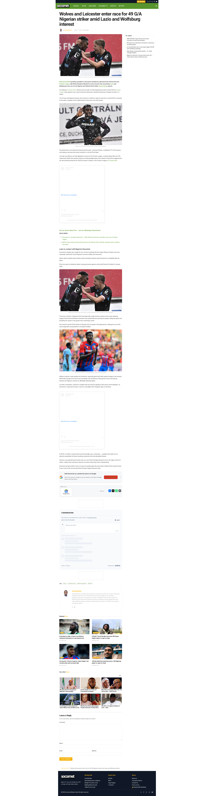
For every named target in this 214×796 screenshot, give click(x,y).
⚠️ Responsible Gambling (139, 787)
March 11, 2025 (78, 30)
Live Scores (92, 6)
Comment (62, 722)
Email (61, 751)
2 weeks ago (63, 640)
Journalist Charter (137, 780)
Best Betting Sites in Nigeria (92, 780)
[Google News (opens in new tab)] (66, 492)
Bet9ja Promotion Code (91, 782)
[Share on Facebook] (109, 490)
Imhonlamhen (68, 30)
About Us (134, 778)
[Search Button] (156, 6)
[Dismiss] (120, 477)
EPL (84, 30)
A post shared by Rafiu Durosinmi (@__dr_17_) (82, 446)
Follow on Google (111, 477)
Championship (112, 160)
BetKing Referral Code (91, 785)
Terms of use (135, 785)
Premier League (64, 84)
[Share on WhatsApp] (116, 490)
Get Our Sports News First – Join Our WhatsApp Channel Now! (80, 230)
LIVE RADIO (142, 1)
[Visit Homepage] (63, 6)
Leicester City (72, 583)
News (87, 30)
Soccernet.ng (103, 86)
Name (61, 743)
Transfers (96, 632)
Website (94, 750)
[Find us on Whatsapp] (147, 1)
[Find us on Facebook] (143, 792)
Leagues (75, 6)
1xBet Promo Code (90, 787)
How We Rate (88, 778)
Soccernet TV (103, 6)
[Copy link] (119, 490)
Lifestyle (113, 6)
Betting (121, 6)
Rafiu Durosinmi (64, 81)
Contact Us (135, 782)
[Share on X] (113, 490)
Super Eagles (112, 782)
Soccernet (63, 768)
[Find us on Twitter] (152, 1)
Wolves (90, 583)
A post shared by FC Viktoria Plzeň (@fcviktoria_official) (82, 220)
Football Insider (71, 90)
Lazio (112, 84)
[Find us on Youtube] (156, 1)
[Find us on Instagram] (154, 1)
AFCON (84, 6)
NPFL (109, 780)
